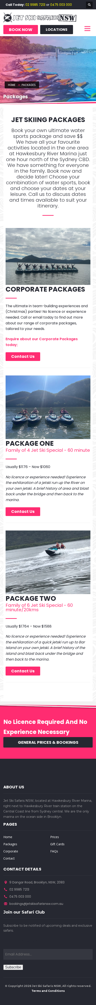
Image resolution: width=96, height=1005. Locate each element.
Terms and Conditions (48, 991)
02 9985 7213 (35, 4)
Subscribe (13, 967)
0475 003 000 (61, 4)
